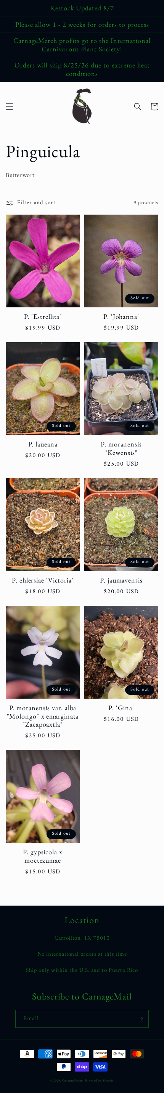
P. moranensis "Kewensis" (121, 448)
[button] (9, 106)
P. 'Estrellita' (43, 316)
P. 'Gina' (121, 708)
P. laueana (43, 444)
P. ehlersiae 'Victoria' (43, 580)
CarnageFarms (72, 1080)
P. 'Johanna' (121, 316)
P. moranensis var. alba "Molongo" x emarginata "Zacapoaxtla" (43, 716)
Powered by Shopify (99, 1080)
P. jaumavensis (121, 580)
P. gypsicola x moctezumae (43, 856)
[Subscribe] (140, 1019)
